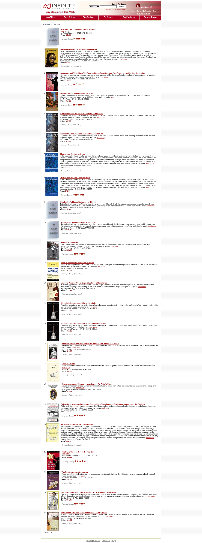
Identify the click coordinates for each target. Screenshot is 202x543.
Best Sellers (69, 17)
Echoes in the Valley (69, 242)
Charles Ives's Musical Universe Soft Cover (79, 222)
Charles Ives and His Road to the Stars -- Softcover (81, 134)
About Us (147, 11)
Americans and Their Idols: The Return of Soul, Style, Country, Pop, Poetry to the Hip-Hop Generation (102, 73)
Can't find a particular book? (115, 9)
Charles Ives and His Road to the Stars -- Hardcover (81, 114)
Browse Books (150, 17)
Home (133, 11)
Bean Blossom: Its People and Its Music (76, 93)
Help (154, 11)
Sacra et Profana (68, 364)
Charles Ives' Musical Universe (72, 154)
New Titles (50, 17)
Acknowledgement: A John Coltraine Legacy (78, 49)
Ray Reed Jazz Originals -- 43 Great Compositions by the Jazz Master (90, 343)
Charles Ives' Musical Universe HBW (75, 178)
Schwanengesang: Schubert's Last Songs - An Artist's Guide (87, 384)
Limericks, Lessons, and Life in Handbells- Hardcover (83, 323)
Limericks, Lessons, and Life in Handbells (78, 303)
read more (65, 31)
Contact (140, 11)
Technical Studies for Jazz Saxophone (77, 424)
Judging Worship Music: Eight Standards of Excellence (84, 283)
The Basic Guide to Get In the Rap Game (78, 452)
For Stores (108, 17)
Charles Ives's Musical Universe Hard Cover (78, 202)
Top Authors (88, 17)
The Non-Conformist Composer (75, 472)
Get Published (129, 17)
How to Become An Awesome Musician (77, 263)
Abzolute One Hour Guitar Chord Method (78, 29)
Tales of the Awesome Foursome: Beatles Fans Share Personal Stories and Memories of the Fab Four (103, 404)
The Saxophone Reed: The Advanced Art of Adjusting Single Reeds (89, 492)
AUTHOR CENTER (143, 14)
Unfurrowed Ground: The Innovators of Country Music (84, 512)
